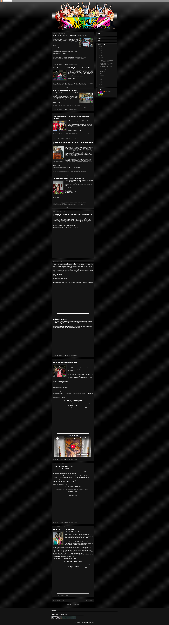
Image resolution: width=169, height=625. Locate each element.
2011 (100, 82)
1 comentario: (71, 595)
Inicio (74, 600)
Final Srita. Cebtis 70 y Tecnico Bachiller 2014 (68, 178)
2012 (100, 81)
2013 (100, 79)
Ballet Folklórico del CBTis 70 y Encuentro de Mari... (106, 64)
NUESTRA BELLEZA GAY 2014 (63, 529)
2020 (100, 46)
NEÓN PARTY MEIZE (60, 319)
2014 (100, 57)
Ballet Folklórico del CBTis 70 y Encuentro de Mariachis (71, 68)
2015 (100, 55)
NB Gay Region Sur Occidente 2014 (65, 362)
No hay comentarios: (73, 64)
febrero (101, 76)
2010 (100, 84)
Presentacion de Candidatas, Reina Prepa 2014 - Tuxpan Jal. (73, 264)
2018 (100, 50)
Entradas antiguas (89, 600)
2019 (100, 48)
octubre (102, 71)
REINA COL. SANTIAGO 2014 (63, 466)
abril (101, 73)
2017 (100, 52)
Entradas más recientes (58, 600)
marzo (101, 75)
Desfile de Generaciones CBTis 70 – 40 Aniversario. (70, 36)
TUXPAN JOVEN (108, 91)
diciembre (102, 59)
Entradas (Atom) (76, 604)
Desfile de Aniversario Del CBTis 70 (65, 90)
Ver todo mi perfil (107, 93)
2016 (100, 53)
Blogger (93, 622)
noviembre (102, 69)
